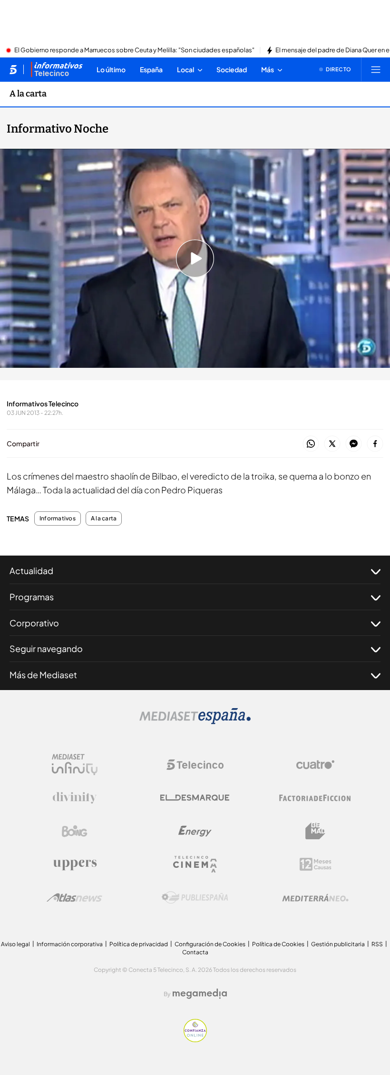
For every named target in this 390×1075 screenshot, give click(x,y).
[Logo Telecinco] (195, 765)
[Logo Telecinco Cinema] (195, 864)
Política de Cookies (278, 944)
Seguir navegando (46, 648)
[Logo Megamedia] (200, 993)
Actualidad (31, 570)
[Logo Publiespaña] (195, 898)
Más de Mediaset (43, 674)
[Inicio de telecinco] (13, 69)
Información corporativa (70, 944)
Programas (32, 596)
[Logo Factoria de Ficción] (315, 798)
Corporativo (34, 622)
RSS (377, 944)
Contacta (195, 952)
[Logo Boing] (75, 831)
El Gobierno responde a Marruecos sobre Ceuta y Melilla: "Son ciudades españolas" (134, 50)
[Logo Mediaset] (195, 721)
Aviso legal (15, 944)
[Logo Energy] (195, 831)
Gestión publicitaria (338, 944)
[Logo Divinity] (75, 798)
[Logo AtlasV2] (74, 897)
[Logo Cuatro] (315, 765)
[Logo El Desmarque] (194, 798)
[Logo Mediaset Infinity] (75, 765)
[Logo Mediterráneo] (315, 898)
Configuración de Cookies (210, 944)
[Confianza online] (195, 1039)
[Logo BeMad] (315, 831)
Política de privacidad (138, 944)
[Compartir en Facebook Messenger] (353, 444)
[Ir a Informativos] (56, 69)
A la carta (28, 93)
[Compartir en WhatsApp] (310, 444)
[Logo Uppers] (74, 864)
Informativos (57, 518)
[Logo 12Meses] (316, 864)
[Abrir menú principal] (375, 69)
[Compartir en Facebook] (375, 444)
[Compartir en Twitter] (332, 444)
